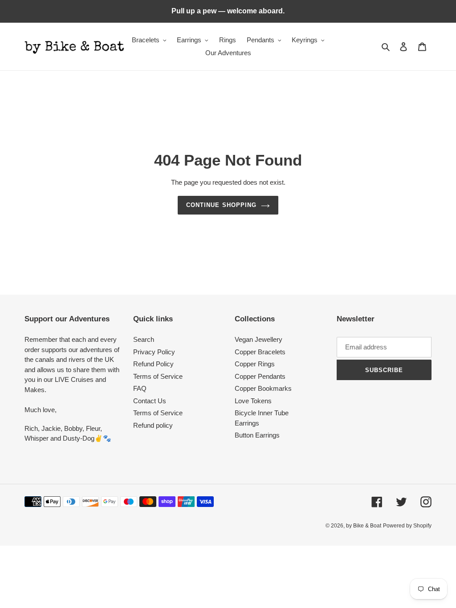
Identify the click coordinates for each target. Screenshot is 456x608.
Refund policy (153, 425)
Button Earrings (257, 435)
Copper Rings (255, 364)
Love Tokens (253, 401)
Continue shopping (221, 205)
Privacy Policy (154, 352)
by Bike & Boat (363, 526)
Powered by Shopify (407, 526)
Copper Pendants (260, 376)
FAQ (140, 388)
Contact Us (149, 401)
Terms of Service (158, 376)
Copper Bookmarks (263, 388)
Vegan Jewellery (258, 339)
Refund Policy (153, 364)
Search (143, 339)
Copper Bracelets (260, 352)
